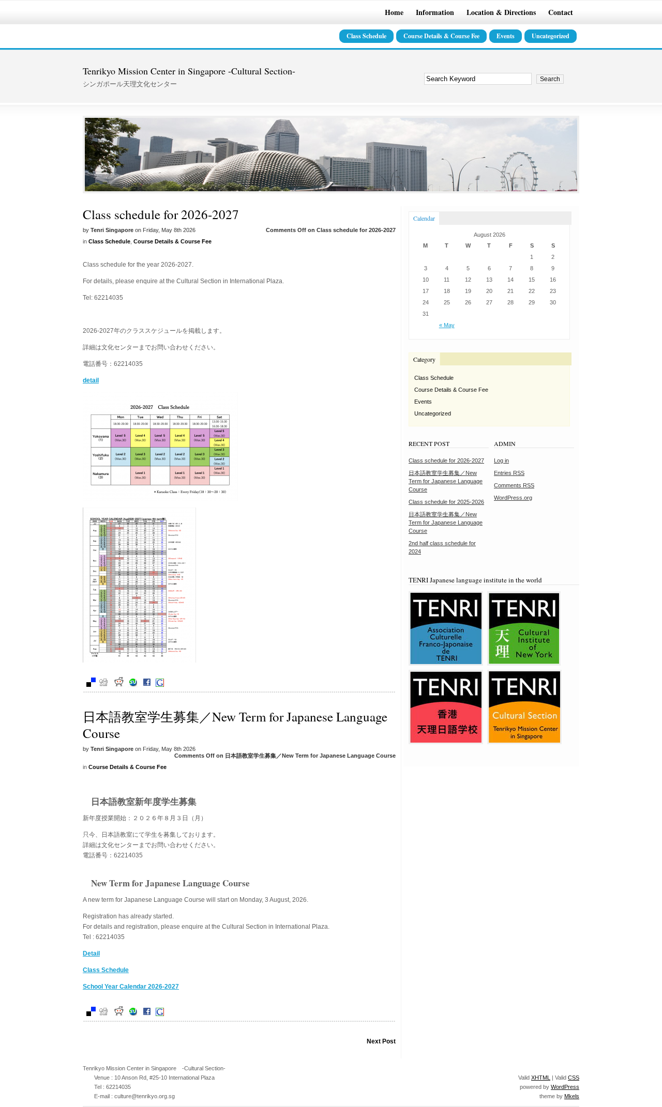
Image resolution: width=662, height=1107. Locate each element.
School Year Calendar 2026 (122, 986)
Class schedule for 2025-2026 (446, 502)
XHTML (540, 1077)
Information (435, 12)
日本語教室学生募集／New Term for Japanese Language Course (235, 725)
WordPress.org (513, 498)
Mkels (571, 1096)
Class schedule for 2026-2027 (161, 214)
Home (394, 12)
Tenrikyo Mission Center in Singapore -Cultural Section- (189, 71)
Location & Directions (501, 12)
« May (447, 325)
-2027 (170, 986)
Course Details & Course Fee (441, 36)
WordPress (565, 1087)
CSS (573, 1077)
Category (424, 359)
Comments (514, 485)
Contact (560, 12)
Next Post (381, 1041)
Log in (501, 460)
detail (91, 380)
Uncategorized (550, 36)
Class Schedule (366, 36)
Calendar (424, 218)
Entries (509, 473)
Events (505, 36)
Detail (91, 953)
